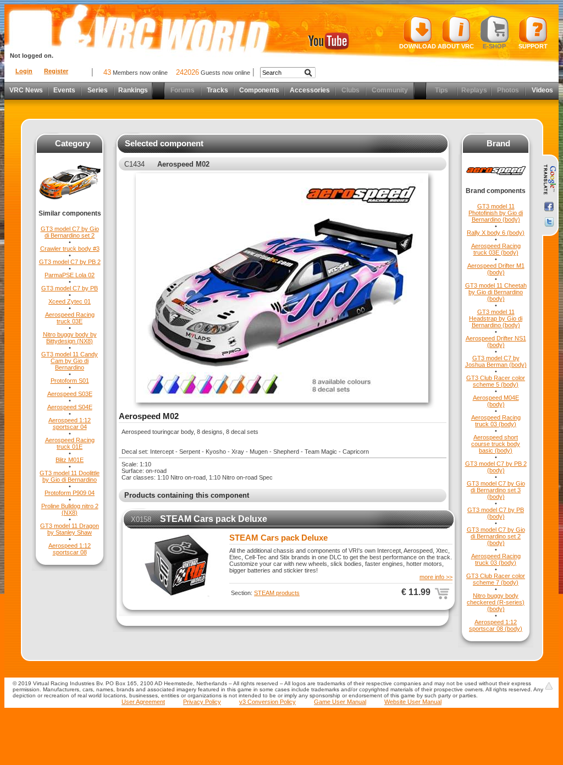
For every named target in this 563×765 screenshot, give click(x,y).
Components (259, 90)
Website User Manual (412, 701)
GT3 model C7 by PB (69, 288)
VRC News (26, 90)
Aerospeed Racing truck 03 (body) (496, 420)
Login (23, 71)
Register (56, 71)
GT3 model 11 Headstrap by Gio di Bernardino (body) (495, 318)
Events (64, 90)
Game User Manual (340, 701)
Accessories (310, 90)
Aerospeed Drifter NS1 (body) (496, 341)
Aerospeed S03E (69, 393)
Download (417, 46)
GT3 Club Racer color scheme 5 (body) (495, 381)
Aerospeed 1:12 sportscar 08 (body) (495, 625)
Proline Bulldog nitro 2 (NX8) (69, 509)
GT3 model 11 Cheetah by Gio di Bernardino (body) (496, 292)
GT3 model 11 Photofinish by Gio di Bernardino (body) (495, 213)
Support (533, 46)
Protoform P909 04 (70, 492)
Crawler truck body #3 (70, 248)
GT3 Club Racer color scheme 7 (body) (495, 579)
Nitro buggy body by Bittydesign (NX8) (70, 337)
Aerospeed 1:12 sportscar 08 (69, 548)
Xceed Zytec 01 (69, 301)
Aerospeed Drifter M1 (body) (496, 269)
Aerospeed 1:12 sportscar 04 (69, 423)
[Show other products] (69, 207)
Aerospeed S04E (69, 407)
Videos (542, 90)
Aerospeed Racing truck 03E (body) (496, 249)
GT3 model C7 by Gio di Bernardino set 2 (70, 232)
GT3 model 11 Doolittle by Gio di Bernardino (70, 476)
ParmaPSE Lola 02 (70, 275)
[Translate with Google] (549, 180)
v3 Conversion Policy (267, 701)
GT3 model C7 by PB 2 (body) (496, 467)
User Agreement (143, 701)
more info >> (436, 577)
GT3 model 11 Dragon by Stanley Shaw (69, 529)
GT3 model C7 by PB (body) (495, 513)
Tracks (217, 90)
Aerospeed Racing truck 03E (70, 317)
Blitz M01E (70, 459)
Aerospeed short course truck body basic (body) (495, 444)
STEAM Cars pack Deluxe (213, 519)
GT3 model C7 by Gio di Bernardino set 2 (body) (496, 536)
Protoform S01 (70, 380)
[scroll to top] (548, 685)
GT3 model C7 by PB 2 (70, 261)
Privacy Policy (202, 701)
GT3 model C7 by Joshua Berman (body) (496, 361)
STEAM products (277, 593)
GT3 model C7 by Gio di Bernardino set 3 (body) (496, 490)
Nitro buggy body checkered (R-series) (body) (496, 602)
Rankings (133, 90)
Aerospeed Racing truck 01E (70, 443)
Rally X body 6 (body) (496, 232)
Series (97, 90)
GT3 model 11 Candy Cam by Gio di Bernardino (69, 361)
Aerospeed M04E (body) (496, 401)
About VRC (456, 46)
